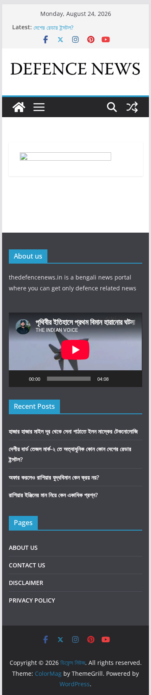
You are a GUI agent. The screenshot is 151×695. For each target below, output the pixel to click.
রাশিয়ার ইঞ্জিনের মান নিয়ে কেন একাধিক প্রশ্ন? (53, 495)
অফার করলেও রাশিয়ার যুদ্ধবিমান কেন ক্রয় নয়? (54, 477)
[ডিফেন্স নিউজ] (19, 107)
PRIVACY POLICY (32, 600)
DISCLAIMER (26, 583)
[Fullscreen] (131, 378)
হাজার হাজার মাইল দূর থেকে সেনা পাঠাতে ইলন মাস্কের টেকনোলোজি (73, 431)
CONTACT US (27, 565)
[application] (75, 350)
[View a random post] (132, 107)
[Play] (20, 378)
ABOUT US (23, 547)
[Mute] (118, 378)
